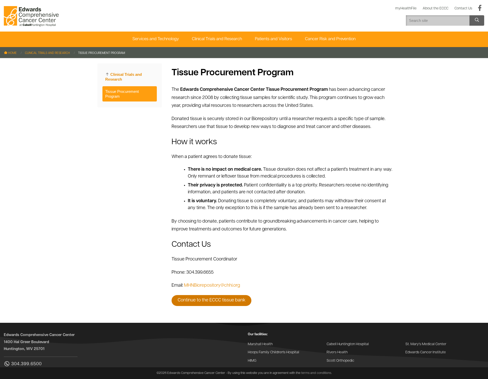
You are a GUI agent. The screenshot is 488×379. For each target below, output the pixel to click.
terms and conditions (316, 373)
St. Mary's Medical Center (425, 344)
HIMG (252, 361)
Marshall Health (260, 344)
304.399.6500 (26, 363)
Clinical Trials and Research (217, 39)
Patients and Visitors (273, 39)
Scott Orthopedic (340, 361)
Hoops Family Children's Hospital (273, 352)
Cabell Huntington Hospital (348, 344)
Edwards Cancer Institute (425, 352)
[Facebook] (479, 8)
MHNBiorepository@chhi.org (212, 285)
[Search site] (476, 20)
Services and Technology (155, 39)
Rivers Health (337, 352)
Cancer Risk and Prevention (330, 39)
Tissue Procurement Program (122, 93)
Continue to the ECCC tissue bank (212, 300)
